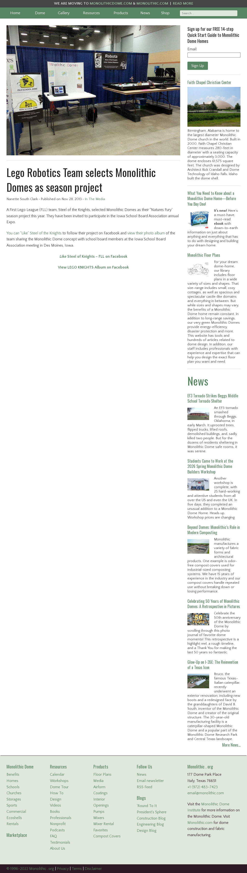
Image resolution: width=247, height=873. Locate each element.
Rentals (13, 824)
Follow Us (144, 766)
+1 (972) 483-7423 (202, 787)
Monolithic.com (200, 822)
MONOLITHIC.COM (152, 3)
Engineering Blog (150, 824)
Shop (165, 13)
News (145, 13)
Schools (13, 787)
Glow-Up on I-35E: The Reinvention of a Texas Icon (212, 664)
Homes (12, 781)
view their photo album (146, 233)
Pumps (98, 811)
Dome (40, 13)
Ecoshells (14, 818)
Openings (101, 805)
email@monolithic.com (205, 793)
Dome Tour (59, 787)
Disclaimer (93, 868)
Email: (192, 49)
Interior (99, 799)
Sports (12, 805)
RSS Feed (144, 787)
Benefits (13, 774)
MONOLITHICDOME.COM (111, 3)
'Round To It (147, 806)
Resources (91, 13)
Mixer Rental (103, 824)
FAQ (53, 836)
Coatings (100, 793)
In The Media (95, 199)
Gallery (63, 13)
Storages (14, 799)
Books (55, 811)
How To (56, 793)
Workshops (59, 781)
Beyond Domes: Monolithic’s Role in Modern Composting (213, 529)
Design (55, 799)
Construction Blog (151, 818)
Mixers (98, 818)
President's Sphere (151, 812)
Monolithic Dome (20, 766)
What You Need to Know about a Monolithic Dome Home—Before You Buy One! (211, 198)
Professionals (60, 818)
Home (15, 13)
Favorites (100, 830)
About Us (57, 848)
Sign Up (197, 66)
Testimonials (60, 842)
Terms (77, 868)
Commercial (16, 811)
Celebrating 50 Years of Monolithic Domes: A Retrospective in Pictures (213, 603)
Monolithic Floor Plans (203, 255)
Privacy (63, 868)
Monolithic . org (200, 766)
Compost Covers (107, 836)
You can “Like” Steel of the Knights (34, 233)
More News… (231, 745)
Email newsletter (150, 781)
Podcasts (57, 830)
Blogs (141, 798)
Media (98, 781)
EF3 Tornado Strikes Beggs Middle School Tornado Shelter (212, 398)
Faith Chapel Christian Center (209, 82)
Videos (55, 805)
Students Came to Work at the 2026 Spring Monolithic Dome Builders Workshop (210, 466)
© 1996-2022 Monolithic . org (30, 868)
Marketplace (17, 835)
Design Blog (147, 830)
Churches (14, 793)
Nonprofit (58, 824)
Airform (99, 787)
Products (121, 13)
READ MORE (183, 3)
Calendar (57, 774)
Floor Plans (102, 774)
